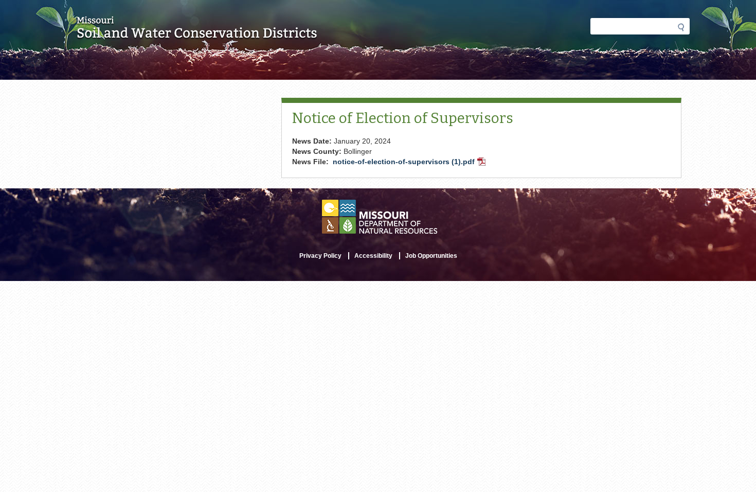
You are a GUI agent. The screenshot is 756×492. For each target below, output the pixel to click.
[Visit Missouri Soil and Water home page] (197, 34)
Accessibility (373, 255)
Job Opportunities (431, 255)
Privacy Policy (320, 255)
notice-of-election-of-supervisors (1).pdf (410, 162)
